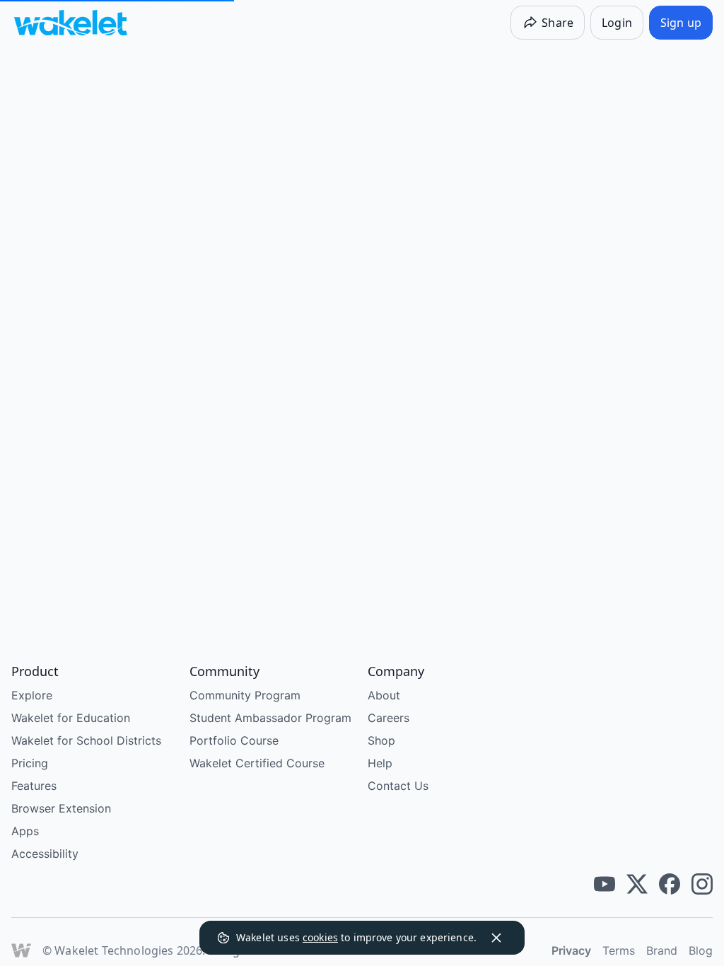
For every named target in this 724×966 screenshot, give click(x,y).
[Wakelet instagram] (702, 884)
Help (380, 763)
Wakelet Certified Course (257, 763)
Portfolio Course (234, 740)
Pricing (29, 763)
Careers (388, 718)
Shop (381, 740)
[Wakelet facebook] (669, 884)
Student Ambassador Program (270, 718)
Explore (31, 695)
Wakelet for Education (70, 718)
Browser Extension (61, 808)
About (384, 695)
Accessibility (44, 853)
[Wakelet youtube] (604, 884)
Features (34, 786)
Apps (25, 831)
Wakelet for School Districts (86, 740)
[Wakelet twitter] (637, 884)
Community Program (244, 695)
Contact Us (398, 786)
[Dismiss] (496, 937)
